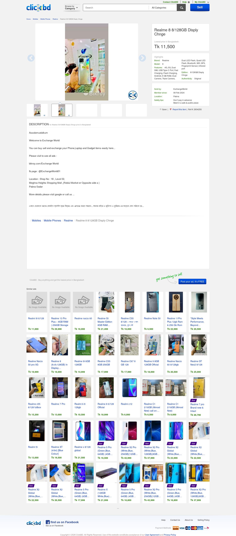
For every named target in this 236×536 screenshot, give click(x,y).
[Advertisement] (118, 244)
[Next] (139, 62)
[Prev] (34, 62)
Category (70, 7)
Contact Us (175, 519)
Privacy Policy (170, 534)
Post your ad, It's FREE (192, 281)
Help (163, 519)
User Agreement (152, 534)
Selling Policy (204, 519)
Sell (200, 7)
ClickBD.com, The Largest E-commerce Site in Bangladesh (38, 8)
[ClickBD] (33, 523)
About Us (189, 519)
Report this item (179, 109)
